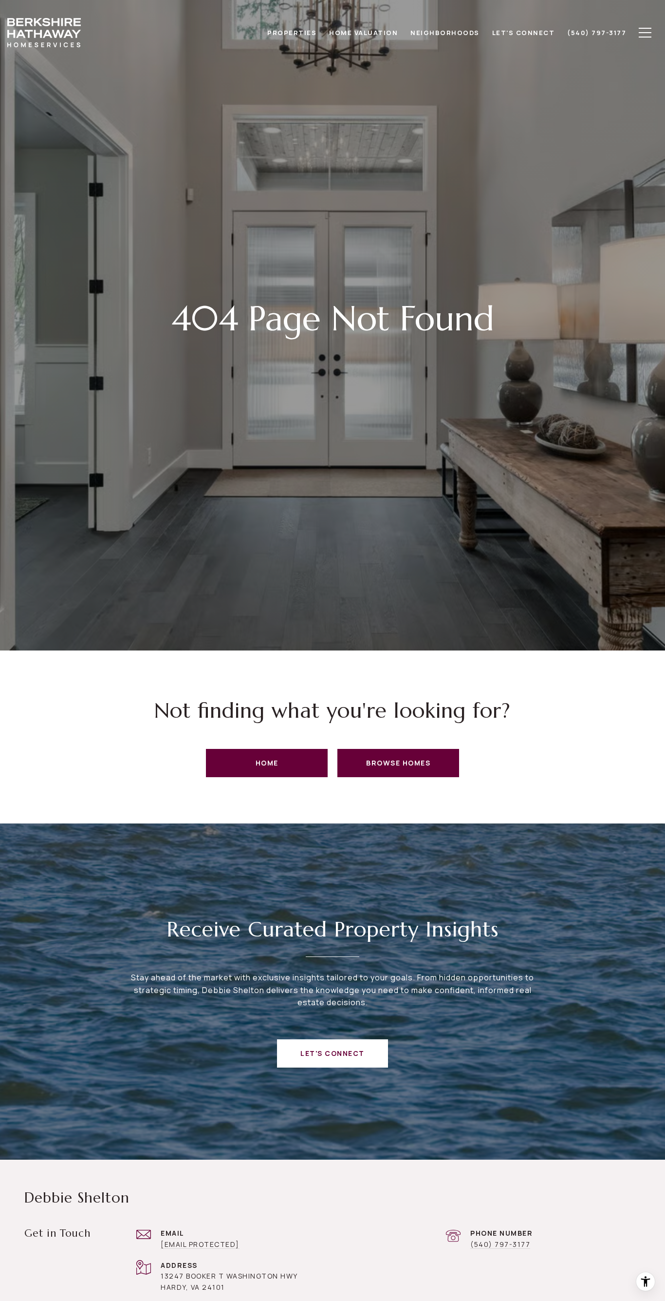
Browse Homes (398, 762)
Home (267, 762)
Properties (291, 32)
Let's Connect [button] (332, 1053)
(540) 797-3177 (500, 1244)
